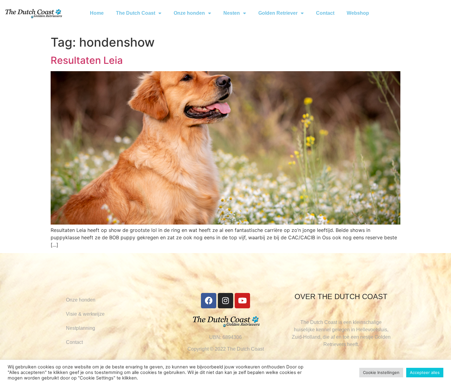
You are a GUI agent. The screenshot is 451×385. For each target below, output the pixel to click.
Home (97, 13)
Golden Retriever (278, 13)
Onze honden (189, 13)
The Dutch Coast (135, 13)
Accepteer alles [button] (425, 372)
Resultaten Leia (87, 60)
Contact (325, 13)
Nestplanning (80, 328)
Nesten (231, 13)
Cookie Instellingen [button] (381, 372)
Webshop (358, 13)
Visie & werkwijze (85, 314)
